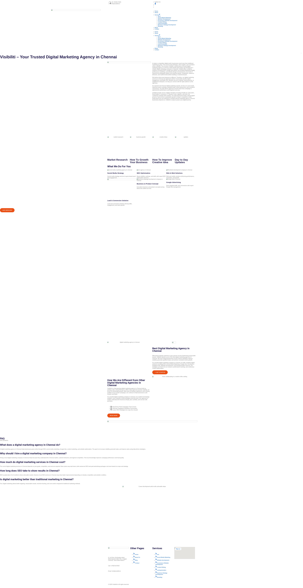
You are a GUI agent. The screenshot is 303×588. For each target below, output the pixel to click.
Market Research (117, 159)
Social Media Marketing (164, 17)
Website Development (164, 19)
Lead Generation (162, 23)
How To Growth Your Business (139, 161)
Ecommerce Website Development (167, 20)
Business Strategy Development (167, 24)
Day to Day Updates (181, 161)
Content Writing (162, 22)
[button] (2, 53)
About (156, 12)
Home (156, 11)
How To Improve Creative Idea (162, 161)
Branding (160, 26)
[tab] (7, 210)
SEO (159, 16)
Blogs (156, 27)
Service (157, 15)
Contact (157, 29)
